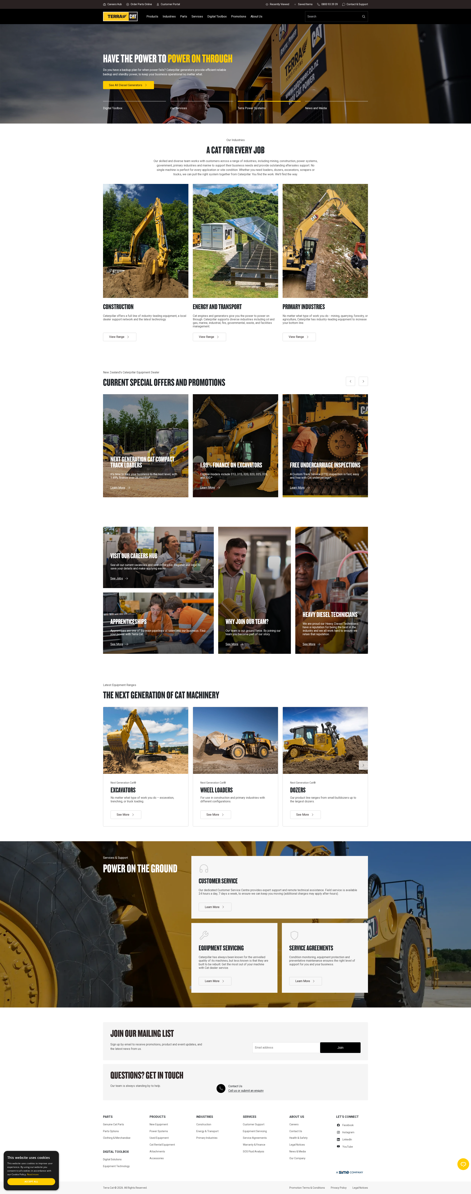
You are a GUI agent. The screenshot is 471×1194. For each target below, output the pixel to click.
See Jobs (116, 578)
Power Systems (159, 1131)
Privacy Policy (339, 1187)
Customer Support (253, 1124)
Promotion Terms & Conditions (307, 1187)
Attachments (157, 1151)
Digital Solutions (112, 1159)
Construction (203, 1124)
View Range (116, 337)
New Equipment (159, 1124)
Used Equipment (159, 1137)
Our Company (297, 1158)
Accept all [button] (31, 1181)
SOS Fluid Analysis (253, 1151)
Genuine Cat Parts (113, 1124)
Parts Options (111, 1131)
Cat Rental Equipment (162, 1144)
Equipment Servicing (255, 1131)
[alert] (31, 1170)
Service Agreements (255, 1137)
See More (232, 644)
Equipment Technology (116, 1166)
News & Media (297, 1151)
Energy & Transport (207, 1131)
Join (340, 1047)
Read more (33, 1174)
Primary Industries (206, 1137)
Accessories (157, 1158)
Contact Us (295, 1131)
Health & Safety (298, 1137)
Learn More (116, 85)
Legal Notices (297, 1144)
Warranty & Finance (254, 1144)
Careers (294, 1124)
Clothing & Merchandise (116, 1137)
